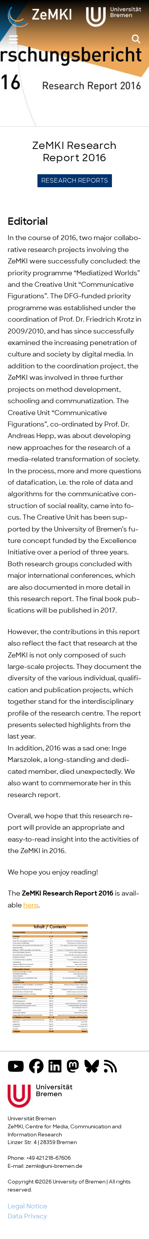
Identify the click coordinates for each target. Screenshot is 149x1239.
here (30, 905)
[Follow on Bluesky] (93, 1067)
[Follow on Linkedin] (57, 1067)
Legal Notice (27, 1206)
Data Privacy (27, 1216)
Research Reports (74, 181)
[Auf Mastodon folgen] (74, 1067)
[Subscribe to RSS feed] (112, 1067)
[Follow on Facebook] (38, 1067)
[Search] (136, 39)
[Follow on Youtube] (18, 1067)
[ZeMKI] (74, 17)
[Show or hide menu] (13, 39)
